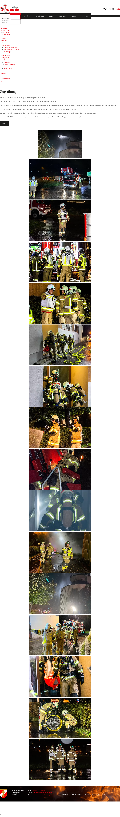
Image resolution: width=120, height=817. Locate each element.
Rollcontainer (6, 34)
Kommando (6, 43)
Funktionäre (6, 45)
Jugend (51, 16)
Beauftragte (7, 52)
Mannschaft (5, 20)
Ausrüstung (39, 16)
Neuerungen (8, 68)
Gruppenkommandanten (12, 49)
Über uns (62, 16)
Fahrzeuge (5, 32)
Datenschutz (80, 794)
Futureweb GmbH (100, 794)
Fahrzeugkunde (10, 64)
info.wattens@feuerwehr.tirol (42, 793)
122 (118, 8)
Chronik (74, 16)
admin (72, 794)
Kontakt (85, 16)
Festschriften (5, 18)
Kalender (7, 60)
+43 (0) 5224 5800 (38, 790)
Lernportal (7, 62)
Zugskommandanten (10, 47)
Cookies (89, 794)
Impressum (65, 794)
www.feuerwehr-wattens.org (41, 795)
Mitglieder (5, 23)
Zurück (4, 123)
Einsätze (27, 16)
